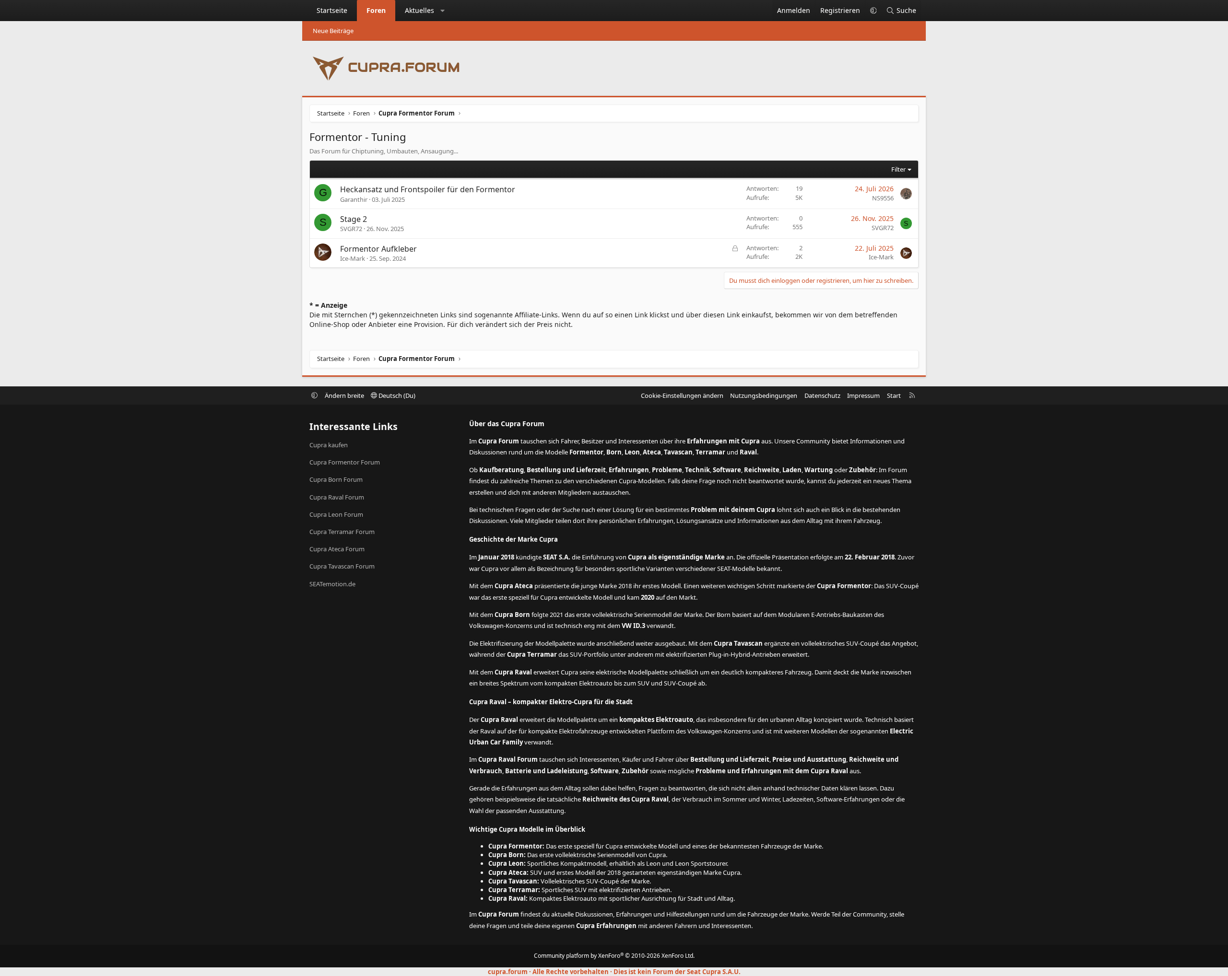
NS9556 (883, 198)
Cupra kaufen (328, 445)
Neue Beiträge (333, 30)
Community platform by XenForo (614, 956)
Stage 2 (353, 219)
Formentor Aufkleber (378, 249)
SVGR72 (351, 228)
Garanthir (353, 199)
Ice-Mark (352, 258)
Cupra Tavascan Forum (342, 566)
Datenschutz (822, 395)
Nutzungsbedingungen (763, 395)
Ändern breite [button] (344, 395)
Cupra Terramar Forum (342, 531)
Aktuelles (419, 10)
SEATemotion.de (332, 584)
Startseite (332, 10)
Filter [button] (898, 169)
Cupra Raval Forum (336, 497)
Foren (376, 10)
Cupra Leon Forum (336, 514)
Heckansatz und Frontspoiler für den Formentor (427, 189)
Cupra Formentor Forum (344, 462)
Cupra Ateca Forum (337, 549)
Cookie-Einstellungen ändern (682, 395)
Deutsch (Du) (396, 395)
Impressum (863, 395)
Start (894, 395)
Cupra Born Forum (336, 479)
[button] (443, 10)
